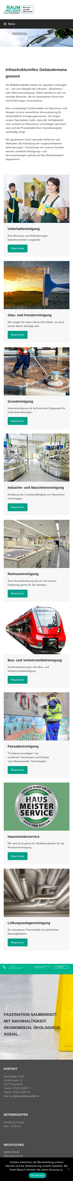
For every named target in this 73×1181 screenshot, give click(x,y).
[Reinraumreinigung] (36, 543)
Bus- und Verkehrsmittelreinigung (35, 660)
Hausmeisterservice (23, 837)
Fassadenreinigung (23, 746)
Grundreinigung (20, 401)
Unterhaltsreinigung (24, 229)
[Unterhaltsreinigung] (36, 198)
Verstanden (38, 1175)
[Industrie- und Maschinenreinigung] (36, 457)
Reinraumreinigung (23, 574)
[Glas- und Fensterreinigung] (36, 284)
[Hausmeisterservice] (36, 806)
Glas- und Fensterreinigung (30, 315)
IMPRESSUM (11, 1152)
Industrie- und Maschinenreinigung (36, 487)
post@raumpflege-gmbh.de (24, 1096)
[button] (9, 23)
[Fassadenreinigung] (36, 716)
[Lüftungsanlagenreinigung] (36, 892)
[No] (68, 1169)
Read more (17, 248)
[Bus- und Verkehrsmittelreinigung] (36, 629)
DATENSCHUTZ (13, 1156)
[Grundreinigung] (36, 371)
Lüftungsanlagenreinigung (29, 923)
